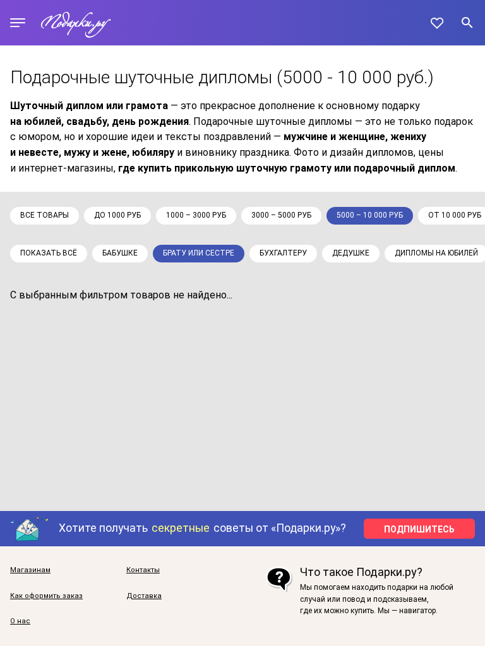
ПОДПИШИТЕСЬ (419, 529)
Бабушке (120, 253)
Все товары (44, 215)
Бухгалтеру (283, 253)
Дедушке (350, 253)
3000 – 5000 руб (281, 215)
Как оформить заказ (46, 596)
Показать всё (48, 253)
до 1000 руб (117, 215)
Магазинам (30, 570)
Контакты (143, 570)
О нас (20, 621)
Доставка (144, 596)
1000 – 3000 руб (196, 215)
